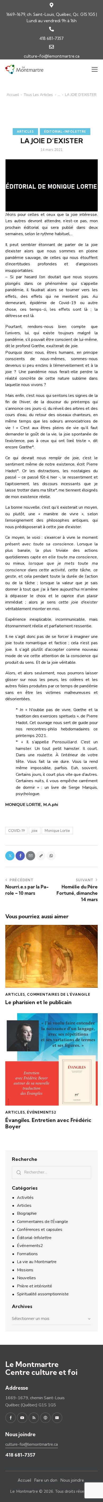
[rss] (34, 1417)
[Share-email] (30, 855)
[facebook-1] (10, 1417)
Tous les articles (38, 94)
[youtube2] (22, 1417)
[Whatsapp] (51, 855)
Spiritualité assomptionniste (43, 1294)
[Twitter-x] (10, 855)
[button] (95, 69)
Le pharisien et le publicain (38, 1002)
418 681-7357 (51, 38)
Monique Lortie (57, 830)
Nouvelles (26, 1278)
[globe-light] (45, 1417)
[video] (57, 1417)
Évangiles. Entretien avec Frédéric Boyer (48, 1123)
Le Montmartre (24, 1491)
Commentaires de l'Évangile (58, 994)
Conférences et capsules (39, 1229)
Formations (27, 1254)
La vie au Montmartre (37, 1262)
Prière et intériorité (34, 1286)
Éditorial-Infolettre (65, 131)
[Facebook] (20, 855)
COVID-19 (16, 830)
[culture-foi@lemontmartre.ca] (51, 46)
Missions (25, 1270)
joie (35, 830)
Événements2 (41, 1112)
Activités (25, 1197)
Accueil (13, 94)
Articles (25, 131)
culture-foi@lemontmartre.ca (51, 56)
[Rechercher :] (51, 1172)
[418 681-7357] (51, 29)
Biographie (27, 1213)
